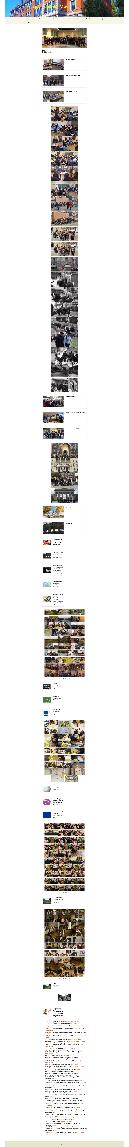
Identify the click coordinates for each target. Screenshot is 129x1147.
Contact (27, 22)
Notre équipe (70, 18)
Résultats (65, 1021)
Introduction (75, 1066)
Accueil (27, 18)
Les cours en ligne (51, 18)
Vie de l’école (80, 18)
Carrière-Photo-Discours (74, 1039)
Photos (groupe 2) (49, 1030)
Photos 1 (71, 1021)
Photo (83, 1041)
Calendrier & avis (90, 18)
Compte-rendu (83, 1035)
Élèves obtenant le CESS (73, 1041)
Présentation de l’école (38, 18)
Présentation (51, 1034)
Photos (75, 1023)
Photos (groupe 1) (80, 1028)
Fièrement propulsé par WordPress (64, 1144)
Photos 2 (77, 1021)
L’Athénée (61, 18)
